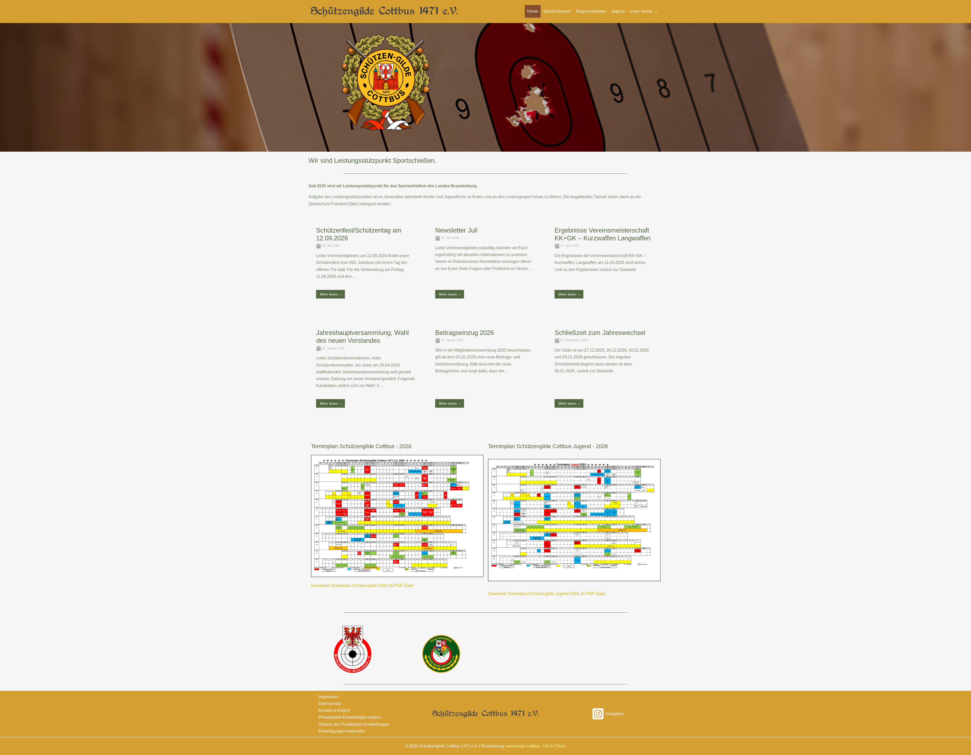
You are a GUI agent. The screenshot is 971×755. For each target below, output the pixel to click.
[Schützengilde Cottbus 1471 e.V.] (384, 11)
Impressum (328, 697)
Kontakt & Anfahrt (334, 710)
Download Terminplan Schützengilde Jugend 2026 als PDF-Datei (546, 593)
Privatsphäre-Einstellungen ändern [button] (350, 717)
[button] (643, 11)
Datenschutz (330, 703)
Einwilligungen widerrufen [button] (342, 731)
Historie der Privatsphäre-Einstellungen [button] (354, 724)
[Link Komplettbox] (365, 267)
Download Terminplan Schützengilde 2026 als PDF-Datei (362, 585)
